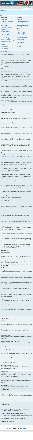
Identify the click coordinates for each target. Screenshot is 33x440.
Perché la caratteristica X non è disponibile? (21, 45)
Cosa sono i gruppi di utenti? (20, 19)
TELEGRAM (23, 428)
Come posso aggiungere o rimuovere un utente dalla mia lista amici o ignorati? (24, 30)
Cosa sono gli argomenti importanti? (4, 47)
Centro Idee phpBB (3, 410)
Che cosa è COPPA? (3, 18)
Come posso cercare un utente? (20, 34)
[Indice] (16, 3)
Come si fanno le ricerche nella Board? (21, 32)
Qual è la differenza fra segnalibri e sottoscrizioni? (22, 37)
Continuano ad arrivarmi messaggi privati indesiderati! (22, 25)
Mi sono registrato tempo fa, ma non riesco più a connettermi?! (7, 21)
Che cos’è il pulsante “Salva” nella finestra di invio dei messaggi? (7, 40)
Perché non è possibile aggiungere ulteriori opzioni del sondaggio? (7, 36)
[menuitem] (7, 6)
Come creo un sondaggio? (3, 35)
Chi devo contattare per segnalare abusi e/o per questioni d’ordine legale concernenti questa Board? (24, 46)
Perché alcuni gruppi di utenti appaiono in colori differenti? (23, 21)
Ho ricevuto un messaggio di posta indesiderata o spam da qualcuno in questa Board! (24, 26)
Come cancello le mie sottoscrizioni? (20, 39)
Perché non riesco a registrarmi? (4, 19)
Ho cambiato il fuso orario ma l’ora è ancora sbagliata (6, 27)
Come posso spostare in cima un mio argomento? (6, 41)
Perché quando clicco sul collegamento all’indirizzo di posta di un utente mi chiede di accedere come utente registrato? (8, 31)
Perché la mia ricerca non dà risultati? (21, 33)
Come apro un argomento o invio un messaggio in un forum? (7, 33)
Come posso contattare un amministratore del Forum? (22, 47)
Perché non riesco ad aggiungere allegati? (5, 38)
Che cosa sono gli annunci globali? (4, 46)
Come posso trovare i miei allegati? (20, 42)
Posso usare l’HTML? (3, 44)
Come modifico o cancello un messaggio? (5, 34)
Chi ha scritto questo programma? (20, 44)
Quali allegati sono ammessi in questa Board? (21, 41)
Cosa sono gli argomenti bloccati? (4, 48)
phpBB (14, 432)
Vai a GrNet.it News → (3, 13)
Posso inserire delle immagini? (4, 45)
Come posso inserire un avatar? (4, 29)
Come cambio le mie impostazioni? (4, 25)
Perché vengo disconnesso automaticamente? (5, 22)
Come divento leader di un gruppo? (20, 20)
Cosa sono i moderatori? (19, 18)
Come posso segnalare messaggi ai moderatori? (6, 39)
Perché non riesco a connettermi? (4, 20)
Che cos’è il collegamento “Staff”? (20, 22)
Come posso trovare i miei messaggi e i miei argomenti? (22, 35)
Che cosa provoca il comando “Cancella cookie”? (6, 23)
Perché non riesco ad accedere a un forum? (5, 37)
